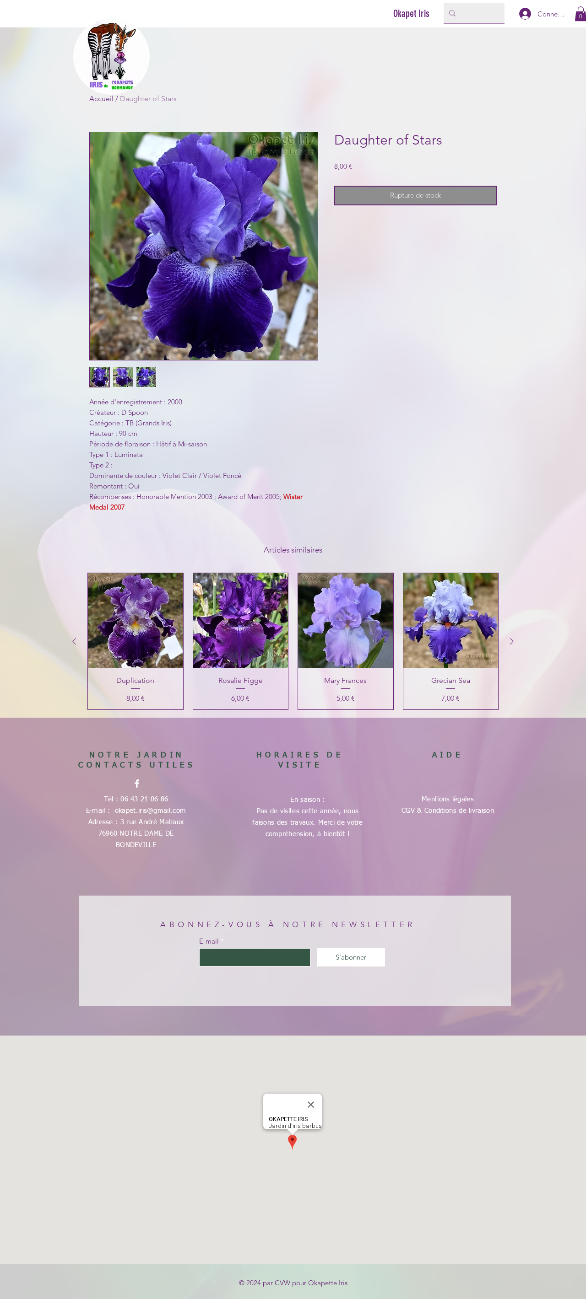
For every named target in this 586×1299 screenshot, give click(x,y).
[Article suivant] (511, 641)
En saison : (307, 799)
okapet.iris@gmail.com (150, 810)
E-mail (209, 941)
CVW (282, 1282)
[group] (293, 641)
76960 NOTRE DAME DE (136, 833)
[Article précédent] (74, 641)
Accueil (101, 98)
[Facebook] (136, 783)
